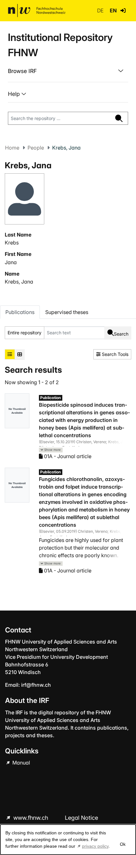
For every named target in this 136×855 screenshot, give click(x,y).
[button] (123, 10)
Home (12, 147)
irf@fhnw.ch (36, 685)
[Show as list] (10, 354)
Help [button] (15, 93)
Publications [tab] (19, 312)
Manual (20, 762)
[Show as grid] (20, 354)
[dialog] (68, 839)
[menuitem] (68, 71)
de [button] (101, 10)
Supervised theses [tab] (66, 312)
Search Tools (114, 354)
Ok (123, 844)
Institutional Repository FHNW (60, 45)
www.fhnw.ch (31, 817)
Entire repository (24, 332)
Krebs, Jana (19, 281)
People (36, 147)
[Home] (36, 10)
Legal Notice (81, 817)
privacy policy (95, 846)
